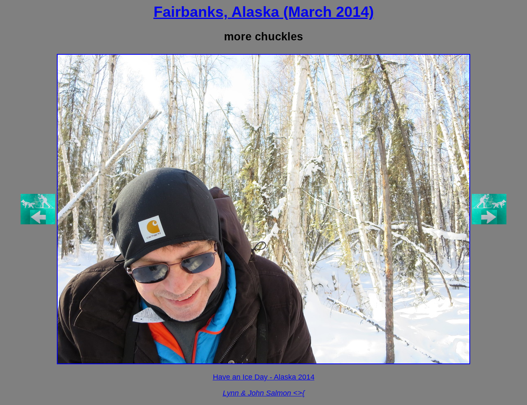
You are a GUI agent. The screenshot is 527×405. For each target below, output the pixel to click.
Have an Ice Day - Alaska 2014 (264, 377)
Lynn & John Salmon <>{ (264, 393)
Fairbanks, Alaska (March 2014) (264, 11)
